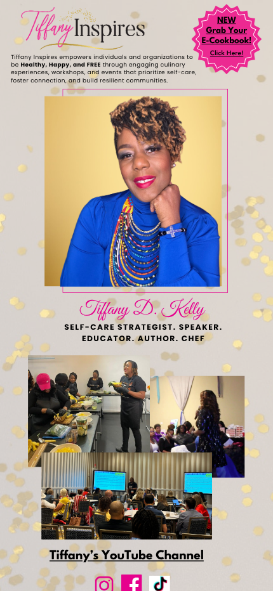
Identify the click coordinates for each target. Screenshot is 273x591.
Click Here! (226, 54)
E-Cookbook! (226, 41)
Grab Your (226, 31)
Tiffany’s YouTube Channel (127, 556)
